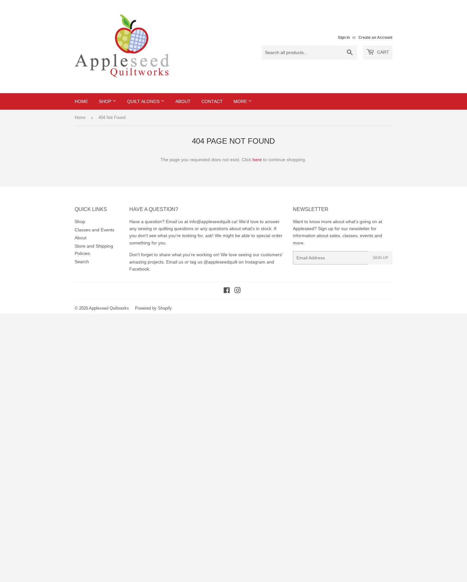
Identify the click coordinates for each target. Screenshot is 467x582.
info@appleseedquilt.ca (212, 221)
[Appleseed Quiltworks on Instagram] (237, 291)
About (183, 101)
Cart (382, 52)
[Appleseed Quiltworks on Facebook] (226, 291)
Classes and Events (94, 229)
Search (82, 261)
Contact (212, 101)
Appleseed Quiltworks (109, 308)
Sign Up (380, 258)
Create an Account (375, 37)
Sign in (344, 37)
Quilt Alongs (144, 101)
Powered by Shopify (153, 308)
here (257, 159)
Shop (105, 101)
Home (81, 101)
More (241, 101)
